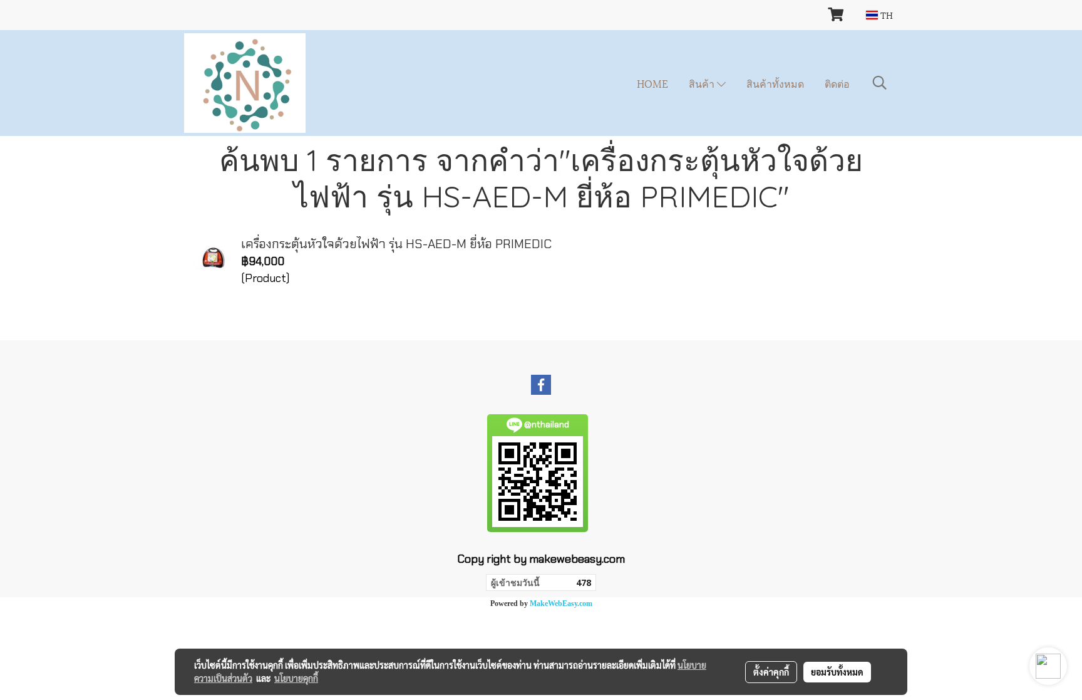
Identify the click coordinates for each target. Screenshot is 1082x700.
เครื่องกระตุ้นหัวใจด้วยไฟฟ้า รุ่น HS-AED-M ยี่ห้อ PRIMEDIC (396, 244)
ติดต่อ (837, 83)
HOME (652, 83)
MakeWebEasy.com (561, 603)
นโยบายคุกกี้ (296, 678)
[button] (880, 83)
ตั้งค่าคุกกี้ (771, 671)
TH (885, 14)
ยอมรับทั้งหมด (837, 671)
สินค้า (703, 83)
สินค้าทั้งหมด (775, 83)
